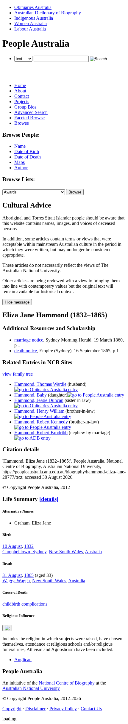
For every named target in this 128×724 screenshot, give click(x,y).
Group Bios (25, 106)
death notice (25, 350)
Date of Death (27, 156)
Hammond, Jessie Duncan (38, 400)
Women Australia (30, 23)
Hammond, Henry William (39, 411)
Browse (21, 123)
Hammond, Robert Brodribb (41, 432)
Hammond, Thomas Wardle (40, 384)
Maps (19, 162)
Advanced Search (31, 112)
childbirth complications (24, 603)
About (20, 90)
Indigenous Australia (33, 18)
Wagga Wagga (16, 580)
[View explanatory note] (7, 628)
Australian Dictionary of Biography (47, 12)
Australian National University (31, 688)
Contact (21, 96)
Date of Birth (26, 151)
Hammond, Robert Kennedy (41, 421)
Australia (93, 551)
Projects (21, 101)
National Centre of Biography (67, 682)
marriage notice (28, 339)
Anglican (23, 659)
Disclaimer (35, 708)
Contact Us (91, 708)
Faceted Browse (29, 117)
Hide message (17, 302)
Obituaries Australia (32, 7)
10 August (12, 546)
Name (20, 146)
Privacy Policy (63, 708)
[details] (48, 499)
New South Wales (66, 551)
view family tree (17, 374)
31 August (12, 575)
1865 (29, 575)
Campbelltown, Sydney (24, 551)
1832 (29, 546)
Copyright (11, 708)
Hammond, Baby (30, 394)
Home (20, 85)
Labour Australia (30, 28)
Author (21, 167)
